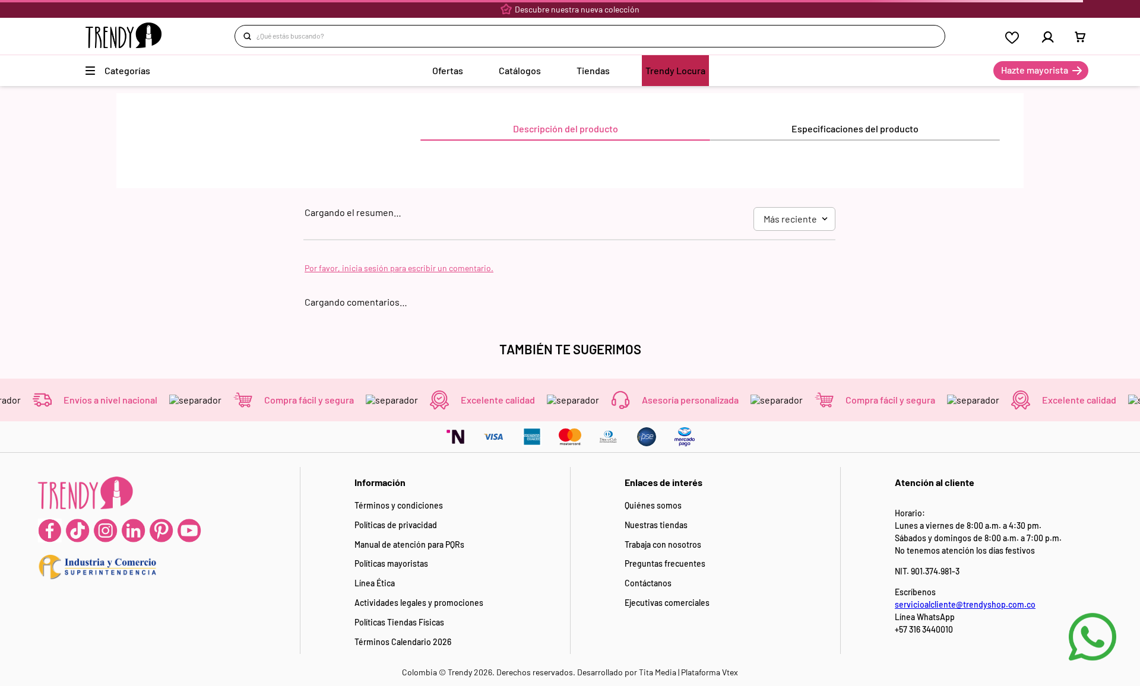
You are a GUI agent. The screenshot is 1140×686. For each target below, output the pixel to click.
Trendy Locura (675, 70)
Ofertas (447, 70)
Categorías (127, 70)
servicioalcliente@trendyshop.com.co (965, 604)
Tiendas (593, 70)
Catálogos (520, 70)
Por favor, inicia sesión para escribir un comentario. (399, 268)
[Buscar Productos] (249, 36)
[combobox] (590, 36)
